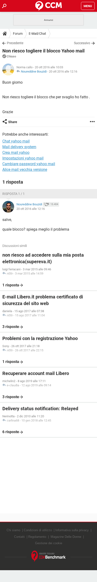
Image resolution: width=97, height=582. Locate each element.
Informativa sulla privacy (72, 530)
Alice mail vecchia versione (24, 169)
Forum (18, 33)
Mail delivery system (19, 147)
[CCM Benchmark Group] (48, 556)
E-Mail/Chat (37, 33)
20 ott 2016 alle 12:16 (63, 71)
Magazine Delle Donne (66, 537)
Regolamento (37, 537)
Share (12, 122)
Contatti (19, 537)
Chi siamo (13, 530)
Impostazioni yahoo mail (23, 158)
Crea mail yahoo (15, 152)
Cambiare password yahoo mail (28, 164)
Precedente (15, 43)
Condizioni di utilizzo (38, 530)
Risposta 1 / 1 (13, 194)
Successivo (82, 43)
